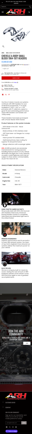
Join (27, 343)
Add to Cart (16, 78)
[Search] (30, 6)
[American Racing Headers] (15, 12)
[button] (29, 12)
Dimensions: (8, 66)
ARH (3, 53)
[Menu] (3, 12)
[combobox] (15, 6)
